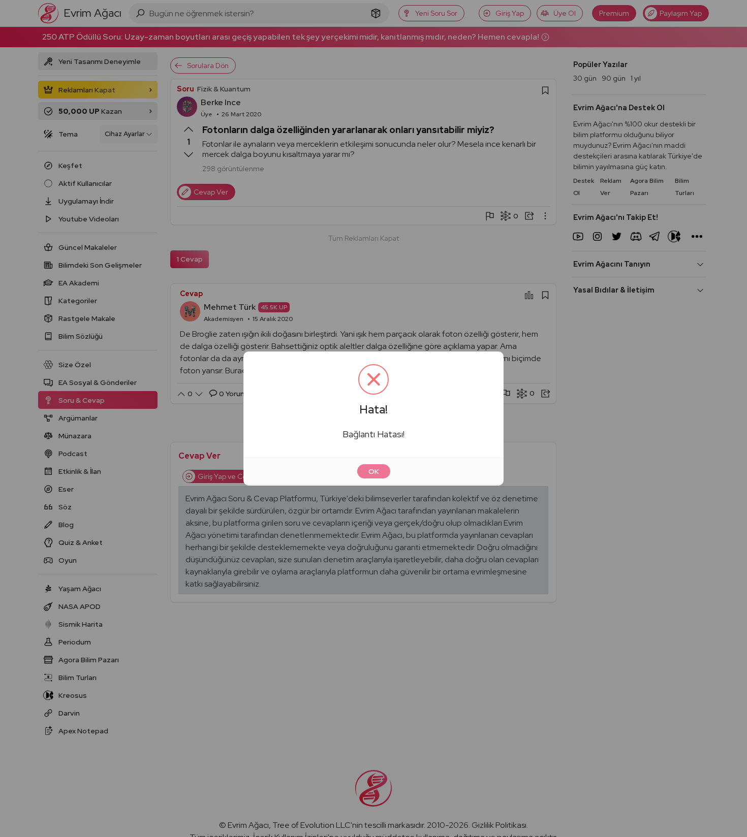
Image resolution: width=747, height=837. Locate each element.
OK (373, 471)
